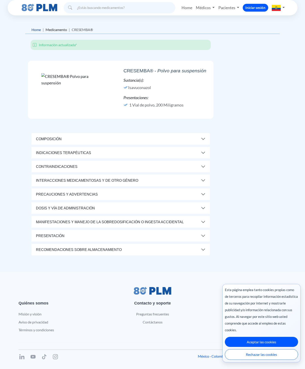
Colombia (218, 356)
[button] (278, 7)
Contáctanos (153, 322)
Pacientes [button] (227, 7)
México (203, 356)
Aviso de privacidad (33, 322)
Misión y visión (30, 314)
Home (187, 7)
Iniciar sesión (255, 8)
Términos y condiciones (36, 330)
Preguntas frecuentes (152, 314)
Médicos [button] (203, 7)
